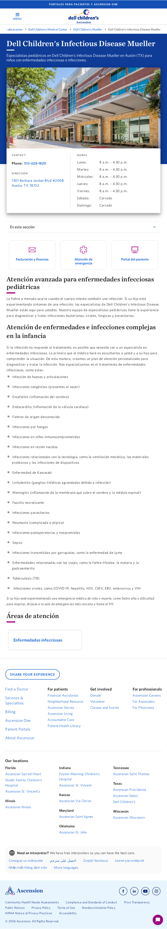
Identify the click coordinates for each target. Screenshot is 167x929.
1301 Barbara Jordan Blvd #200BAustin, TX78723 (38, 183)
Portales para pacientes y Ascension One (83, 4)
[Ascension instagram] (156, 891)
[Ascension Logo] (24, 894)
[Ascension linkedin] (134, 891)
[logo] (83, 16)
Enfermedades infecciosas (37, 640)
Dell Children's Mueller (87, 29)
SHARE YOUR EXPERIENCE (32, 674)
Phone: (17, 163)
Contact (19, 155)
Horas (82, 155)
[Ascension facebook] (123, 891)
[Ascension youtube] (145, 891)
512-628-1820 (35, 163)
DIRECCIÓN (20, 173)
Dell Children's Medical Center (47, 29)
